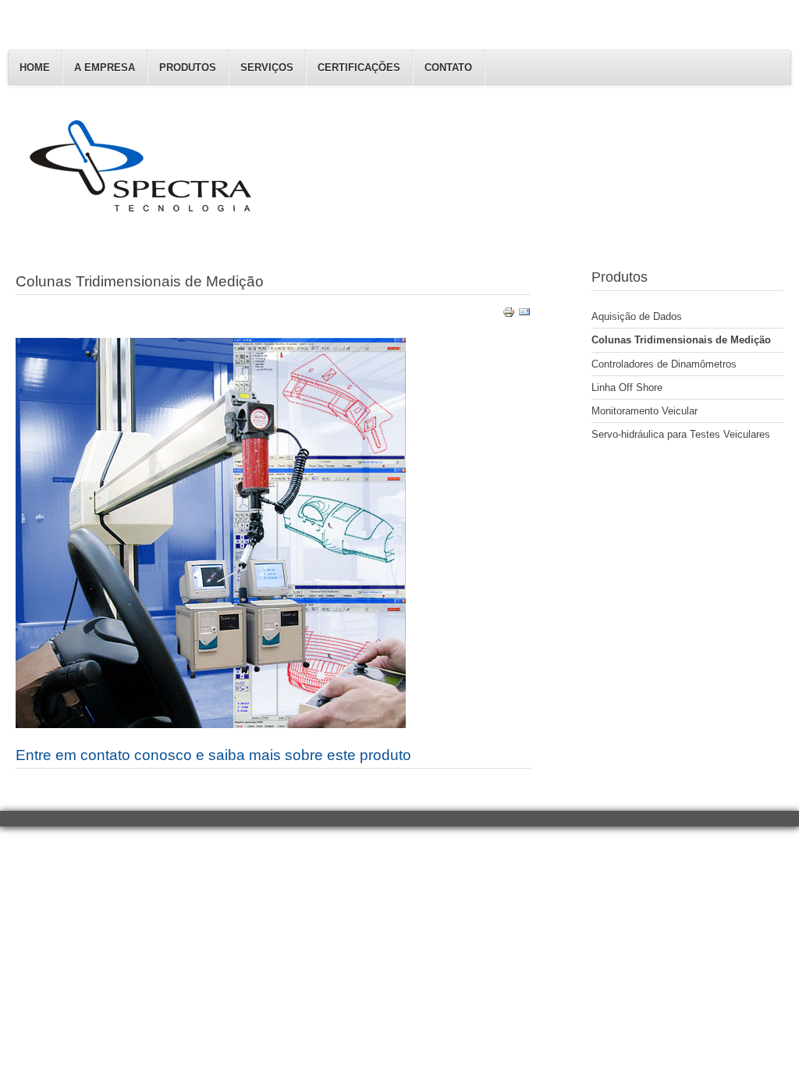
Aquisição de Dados (636, 316)
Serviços (266, 67)
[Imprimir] (508, 315)
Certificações (359, 67)
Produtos (187, 67)
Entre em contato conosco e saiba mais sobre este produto (213, 755)
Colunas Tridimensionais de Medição (681, 340)
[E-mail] (524, 315)
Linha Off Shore (626, 387)
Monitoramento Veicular (644, 411)
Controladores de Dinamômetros (664, 364)
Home (35, 67)
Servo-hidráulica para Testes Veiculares (680, 434)
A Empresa (104, 67)
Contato (448, 67)
